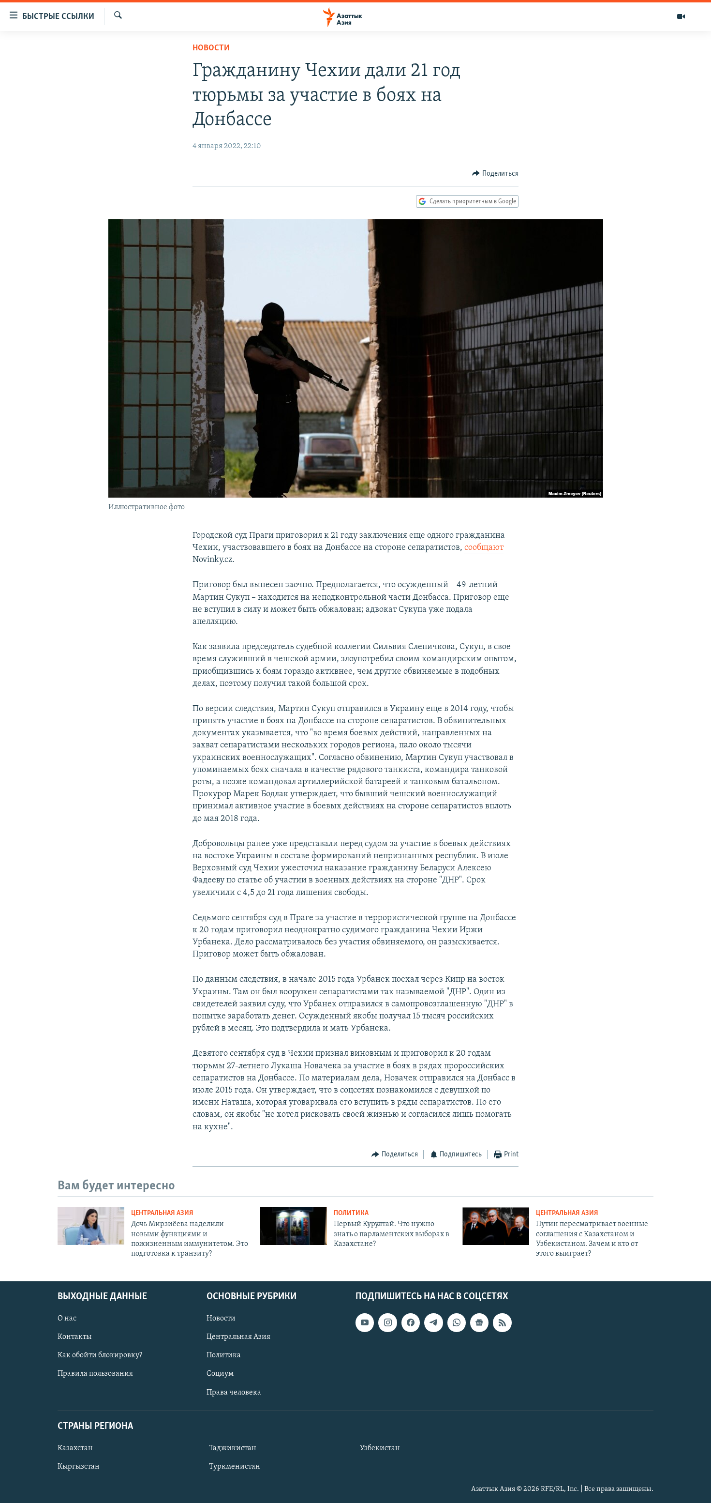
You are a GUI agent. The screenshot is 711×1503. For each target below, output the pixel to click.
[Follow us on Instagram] (387, 1322)
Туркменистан (234, 1467)
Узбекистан (380, 1448)
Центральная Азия (162, 1213)
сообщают (484, 548)
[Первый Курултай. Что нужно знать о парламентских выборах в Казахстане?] (293, 1226)
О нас (67, 1318)
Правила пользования (95, 1374)
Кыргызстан (79, 1467)
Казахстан (75, 1448)
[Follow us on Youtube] (365, 1322)
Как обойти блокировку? (100, 1355)
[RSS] (502, 1322)
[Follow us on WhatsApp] (456, 1322)
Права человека (234, 1392)
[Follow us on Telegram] (433, 1322)
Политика (351, 1213)
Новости (211, 48)
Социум (220, 1374)
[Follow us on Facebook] (410, 1322)
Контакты (74, 1337)
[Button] (495, 173)
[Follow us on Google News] (479, 1322)
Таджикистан (232, 1448)
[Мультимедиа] (681, 16)
